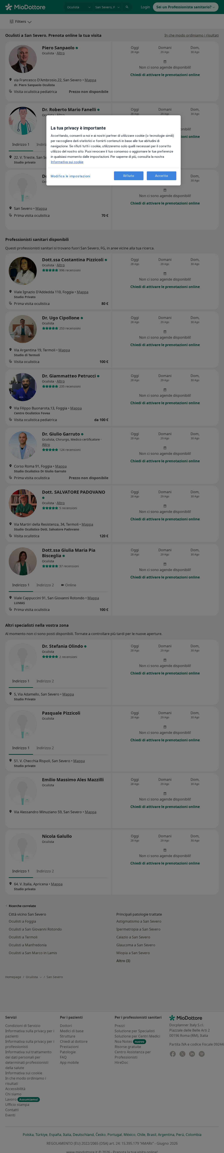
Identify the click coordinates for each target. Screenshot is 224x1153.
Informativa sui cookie (67, 162)
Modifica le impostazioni (70, 176)
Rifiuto (128, 176)
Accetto (161, 176)
